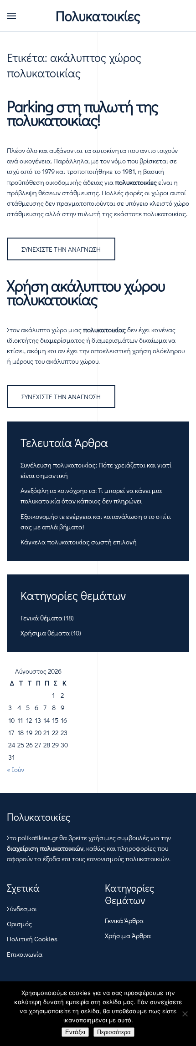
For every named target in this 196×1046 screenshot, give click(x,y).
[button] (11, 16)
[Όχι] (184, 1013)
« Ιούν (15, 769)
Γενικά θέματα (41, 617)
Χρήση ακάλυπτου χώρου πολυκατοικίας (86, 292)
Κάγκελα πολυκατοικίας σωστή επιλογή (79, 541)
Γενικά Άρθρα (124, 920)
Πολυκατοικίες (98, 16)
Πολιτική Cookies (32, 938)
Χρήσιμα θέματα (45, 632)
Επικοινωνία (24, 954)
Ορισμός (19, 923)
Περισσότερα (114, 1032)
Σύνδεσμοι (22, 908)
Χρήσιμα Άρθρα (128, 935)
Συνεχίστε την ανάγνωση (61, 249)
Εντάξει (75, 1032)
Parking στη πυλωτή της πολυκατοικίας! (82, 113)
